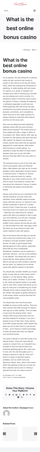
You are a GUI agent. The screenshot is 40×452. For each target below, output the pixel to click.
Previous (27, 50)
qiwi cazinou (15, 80)
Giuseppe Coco (10, 375)
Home (9, 377)
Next (34, 50)
